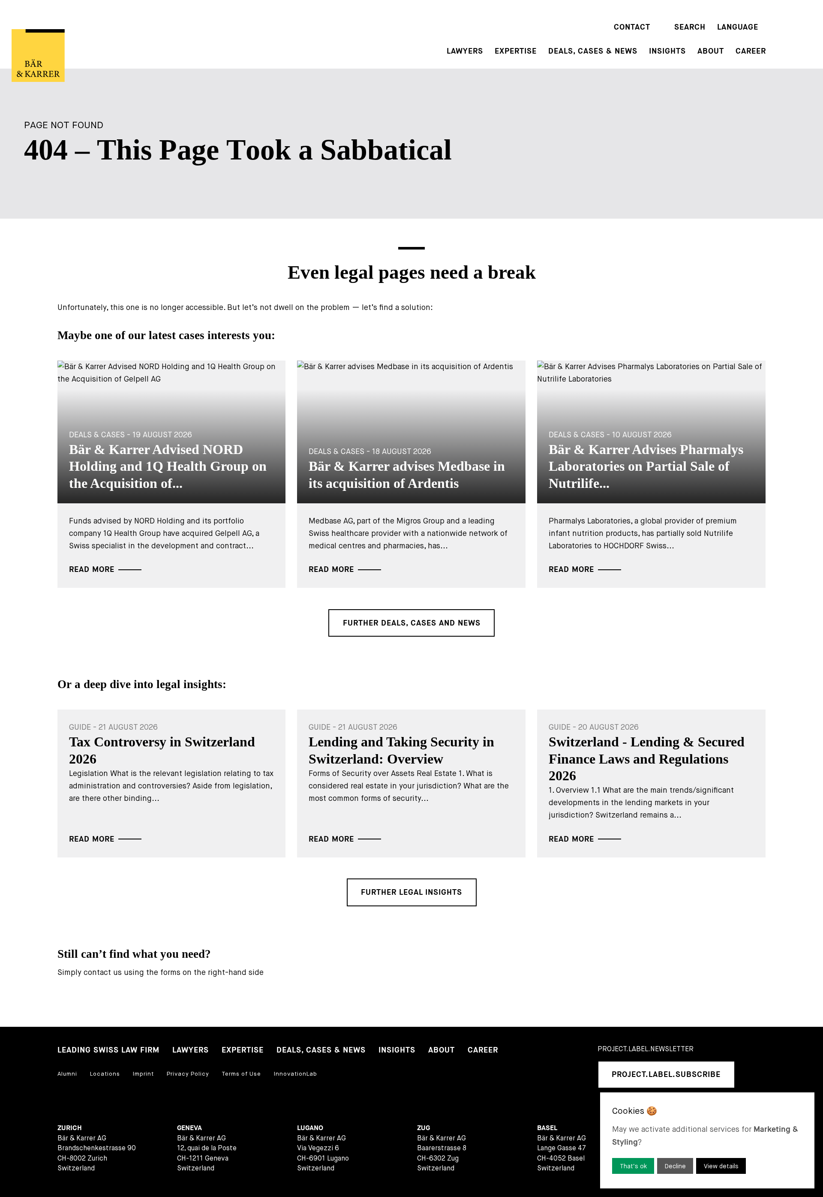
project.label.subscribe (666, 1074)
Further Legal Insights (411, 892)
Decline (675, 1166)
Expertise (516, 51)
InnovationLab (295, 1074)
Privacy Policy (188, 1074)
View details (721, 1166)
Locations (105, 1074)
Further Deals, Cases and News (412, 623)
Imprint (143, 1074)
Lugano (310, 1128)
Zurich (69, 1128)
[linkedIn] (752, 1075)
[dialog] (707, 1140)
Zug (423, 1128)
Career (751, 51)
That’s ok (633, 1166)
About (710, 51)
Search (690, 27)
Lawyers (465, 51)
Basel (547, 1128)
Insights (667, 51)
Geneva (189, 1128)
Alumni (67, 1074)
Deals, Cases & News (592, 51)
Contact (632, 27)
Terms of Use (241, 1074)
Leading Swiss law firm (108, 1050)
